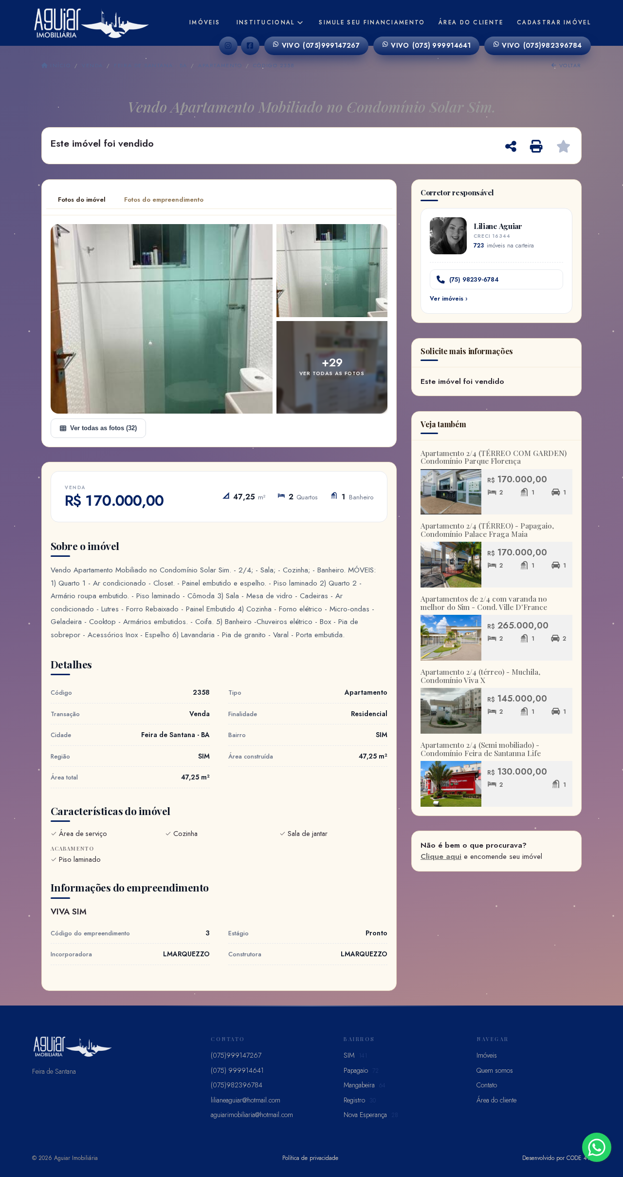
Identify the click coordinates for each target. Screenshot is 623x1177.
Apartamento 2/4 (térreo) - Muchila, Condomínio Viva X (480, 676)
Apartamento (220, 65)
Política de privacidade (310, 1158)
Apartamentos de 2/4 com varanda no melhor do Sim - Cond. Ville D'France (484, 603)
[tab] (81, 199)
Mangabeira (364, 1085)
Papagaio (361, 1070)
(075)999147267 (321, 45)
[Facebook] (250, 46)
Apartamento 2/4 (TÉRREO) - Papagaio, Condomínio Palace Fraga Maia (487, 530)
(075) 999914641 (431, 45)
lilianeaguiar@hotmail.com (245, 1100)
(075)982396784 (542, 45)
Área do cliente (471, 22)
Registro (360, 1100)
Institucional (266, 22)
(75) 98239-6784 (474, 279)
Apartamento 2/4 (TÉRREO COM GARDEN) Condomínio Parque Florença (494, 457)
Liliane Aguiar (498, 226)
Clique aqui (441, 856)
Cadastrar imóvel (554, 22)
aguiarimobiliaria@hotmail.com (252, 1115)
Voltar (569, 65)
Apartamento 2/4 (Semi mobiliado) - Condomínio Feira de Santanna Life (481, 749)
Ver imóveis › (448, 298)
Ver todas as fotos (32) (103, 428)
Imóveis (204, 22)
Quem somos (494, 1070)
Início (59, 65)
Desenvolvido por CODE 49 (556, 1158)
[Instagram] (228, 46)
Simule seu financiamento (372, 22)
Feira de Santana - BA (150, 65)
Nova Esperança (371, 1115)
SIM (355, 1055)
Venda (92, 65)
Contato (486, 1085)
